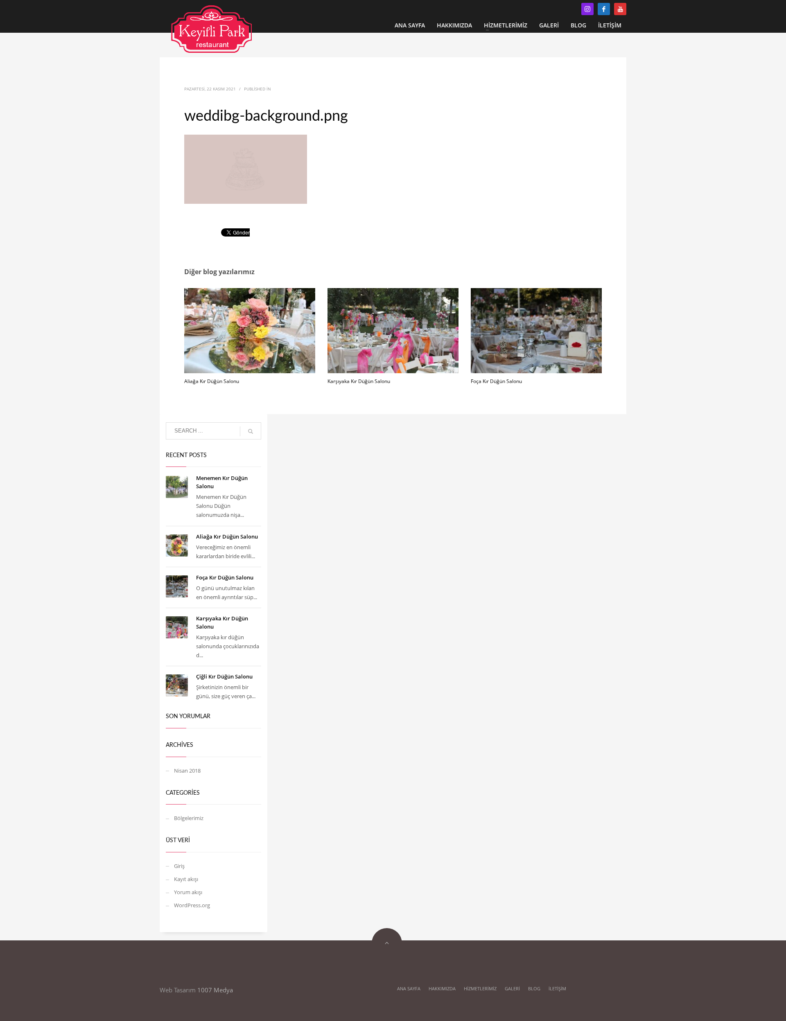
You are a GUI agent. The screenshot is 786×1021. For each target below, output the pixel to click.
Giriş (179, 866)
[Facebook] (604, 9)
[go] (250, 431)
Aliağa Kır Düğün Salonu (211, 381)
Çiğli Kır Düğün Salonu (224, 676)
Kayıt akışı (186, 879)
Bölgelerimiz (188, 818)
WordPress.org (192, 905)
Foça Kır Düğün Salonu (496, 381)
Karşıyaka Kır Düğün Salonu (359, 381)
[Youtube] (620, 9)
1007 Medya (215, 990)
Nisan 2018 (187, 770)
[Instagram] (587, 9)
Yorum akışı (188, 892)
